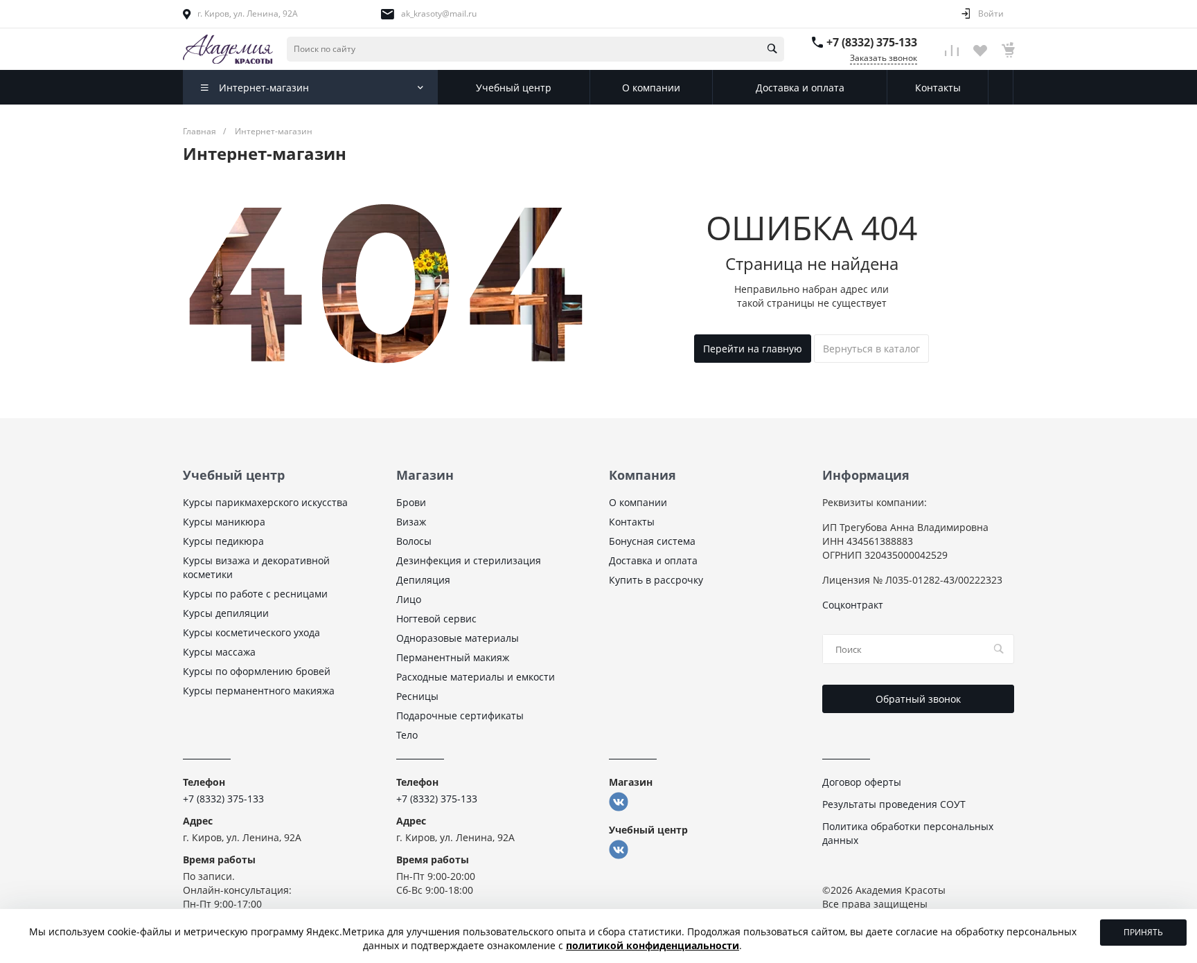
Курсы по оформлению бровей (256, 671)
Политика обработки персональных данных (907, 833)
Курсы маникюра (224, 521)
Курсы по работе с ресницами (255, 593)
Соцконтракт (852, 604)
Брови (411, 502)
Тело (407, 734)
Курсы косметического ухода (251, 632)
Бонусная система (652, 541)
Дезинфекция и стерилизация (468, 560)
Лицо (408, 599)
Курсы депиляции (226, 613)
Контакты (632, 521)
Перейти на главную (752, 348)
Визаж (411, 521)
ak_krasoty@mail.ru (439, 13)
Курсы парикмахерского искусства (265, 502)
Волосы (414, 541)
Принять (1143, 932)
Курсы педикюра (223, 541)
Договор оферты (861, 782)
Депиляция (423, 579)
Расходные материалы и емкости (475, 676)
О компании (638, 502)
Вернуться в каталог (871, 348)
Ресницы (417, 696)
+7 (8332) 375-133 (871, 42)
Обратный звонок (918, 698)
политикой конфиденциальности (652, 945)
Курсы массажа (219, 651)
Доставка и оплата (653, 560)
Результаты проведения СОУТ (894, 804)
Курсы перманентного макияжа (259, 690)
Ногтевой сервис (436, 618)
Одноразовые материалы (457, 638)
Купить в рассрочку (656, 579)
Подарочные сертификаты (460, 715)
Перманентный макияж (452, 657)
